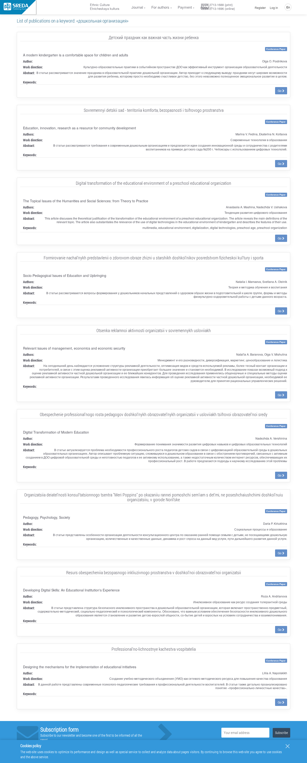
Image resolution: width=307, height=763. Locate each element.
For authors (160, 7)
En (288, 7)
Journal (137, 7)
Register (260, 8)
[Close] (287, 746)
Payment (185, 7)
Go (280, 91)
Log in (274, 8)
